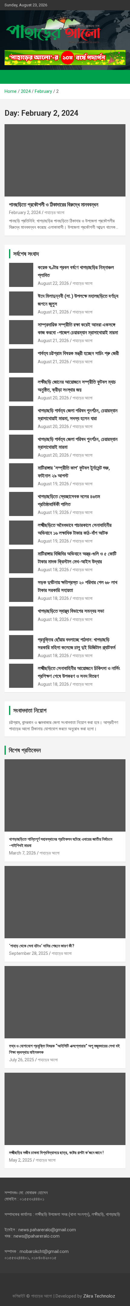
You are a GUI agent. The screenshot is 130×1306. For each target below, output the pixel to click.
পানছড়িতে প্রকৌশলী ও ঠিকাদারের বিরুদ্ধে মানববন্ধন (53, 204)
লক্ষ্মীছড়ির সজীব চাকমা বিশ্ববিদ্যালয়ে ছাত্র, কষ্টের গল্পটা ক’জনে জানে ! (56, 1152)
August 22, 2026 (53, 283)
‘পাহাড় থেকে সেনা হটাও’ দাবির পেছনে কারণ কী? (41, 945)
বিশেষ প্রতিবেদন (25, 750)
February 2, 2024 (25, 212)
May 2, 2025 (20, 1160)
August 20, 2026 (53, 397)
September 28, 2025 (28, 953)
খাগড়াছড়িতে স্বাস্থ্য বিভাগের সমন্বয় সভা (71, 611)
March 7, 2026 (22, 853)
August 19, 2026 (53, 483)
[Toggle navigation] (12, 77)
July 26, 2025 (21, 1059)
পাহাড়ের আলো (54, 212)
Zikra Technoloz (99, 1296)
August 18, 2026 (53, 569)
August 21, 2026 (53, 312)
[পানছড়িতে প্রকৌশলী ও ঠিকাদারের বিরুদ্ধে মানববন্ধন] (65, 160)
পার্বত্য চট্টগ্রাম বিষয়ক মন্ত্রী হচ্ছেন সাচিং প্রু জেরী (78, 353)
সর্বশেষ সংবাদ (26, 253)
